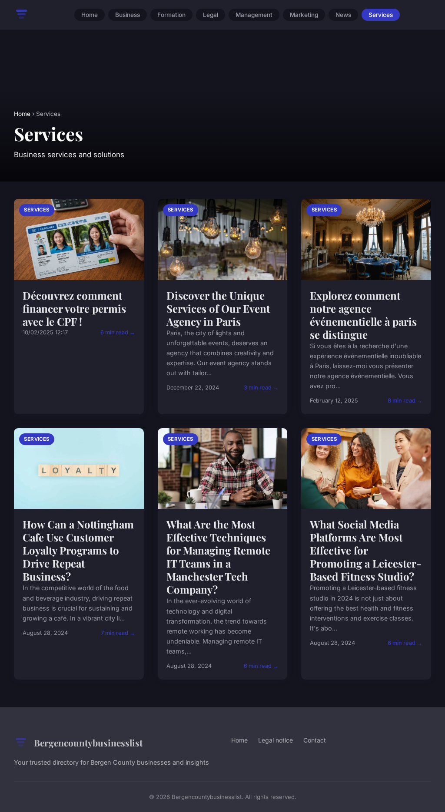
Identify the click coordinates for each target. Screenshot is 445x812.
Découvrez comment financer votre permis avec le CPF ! (74, 308)
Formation (171, 14)
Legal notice (275, 740)
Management (254, 14)
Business (127, 14)
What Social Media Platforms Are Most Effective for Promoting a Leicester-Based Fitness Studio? (366, 550)
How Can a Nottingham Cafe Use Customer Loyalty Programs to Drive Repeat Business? (78, 550)
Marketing (304, 14)
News (343, 14)
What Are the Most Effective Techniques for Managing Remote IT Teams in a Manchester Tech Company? (218, 556)
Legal (210, 14)
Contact (314, 740)
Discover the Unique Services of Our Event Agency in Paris (218, 308)
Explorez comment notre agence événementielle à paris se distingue (363, 314)
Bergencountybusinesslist (88, 742)
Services (381, 14)
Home (89, 14)
